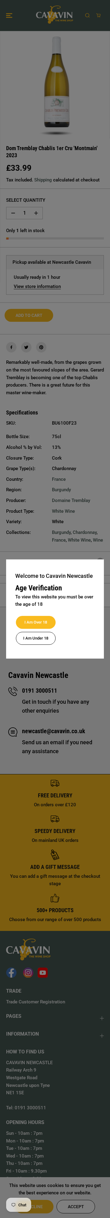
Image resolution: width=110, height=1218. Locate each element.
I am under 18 (35, 638)
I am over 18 (35, 622)
